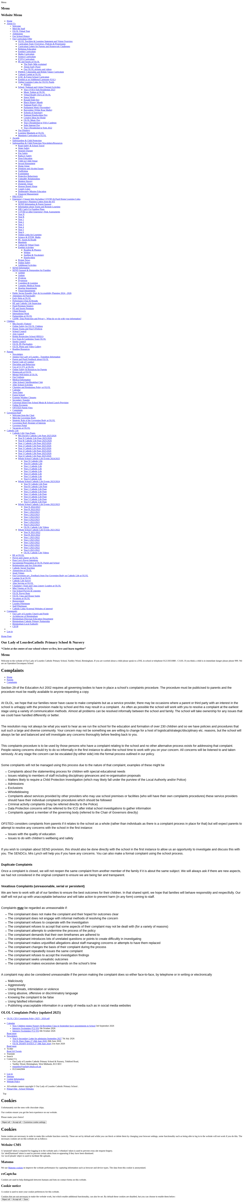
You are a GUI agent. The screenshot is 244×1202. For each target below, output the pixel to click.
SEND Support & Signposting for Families (31, 270)
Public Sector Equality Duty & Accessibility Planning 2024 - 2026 (41, 293)
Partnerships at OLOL (22, 316)
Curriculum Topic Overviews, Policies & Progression (42, 44)
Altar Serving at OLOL (22, 583)
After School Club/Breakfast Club (27, 382)
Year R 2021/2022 (32, 535)
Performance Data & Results (25, 301)
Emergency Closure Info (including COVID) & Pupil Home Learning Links (46, 199)
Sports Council (19, 341)
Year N (21, 214)
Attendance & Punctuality (23, 296)
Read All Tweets (14, 1051)
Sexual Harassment (26, 163)
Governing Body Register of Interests (29, 423)
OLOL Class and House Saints (26, 596)
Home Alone (24, 166)
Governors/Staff (14, 413)
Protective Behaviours (28, 176)
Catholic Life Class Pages (23, 433)
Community (12, 611)
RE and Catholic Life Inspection (26, 303)
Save (26, 1199)
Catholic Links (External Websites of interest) (32, 608)
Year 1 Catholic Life (33, 466)
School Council (19, 331)
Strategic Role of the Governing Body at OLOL (33, 420)
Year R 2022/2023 (32, 509)
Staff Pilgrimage (19, 606)
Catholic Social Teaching (23, 568)
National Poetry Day (33, 105)
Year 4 (21, 227)
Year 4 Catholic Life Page (35, 496)
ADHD (21, 273)
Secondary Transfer (21, 400)
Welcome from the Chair (23, 415)
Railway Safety (25, 156)
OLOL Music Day (32, 120)
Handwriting (29, 257)
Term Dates (17, 392)
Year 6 (21, 232)
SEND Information (21, 268)
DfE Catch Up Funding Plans (31, 209)
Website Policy (13, 1081)
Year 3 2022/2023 (32, 517)
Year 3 (21, 224)
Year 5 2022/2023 (32, 522)
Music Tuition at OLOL (34, 92)
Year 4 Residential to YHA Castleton (40, 123)
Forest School (18, 395)
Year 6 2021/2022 (32, 550)
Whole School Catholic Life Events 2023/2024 (39, 481)
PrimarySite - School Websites (20, 1089)
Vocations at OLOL (21, 598)
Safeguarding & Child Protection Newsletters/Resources (37, 143)
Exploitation (23, 173)
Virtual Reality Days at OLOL (37, 95)
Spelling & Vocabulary (34, 255)
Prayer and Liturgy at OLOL (25, 558)
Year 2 (21, 222)
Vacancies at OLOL (21, 428)
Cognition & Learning (28, 283)
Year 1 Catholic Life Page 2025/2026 (34, 443)
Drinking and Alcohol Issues (30, 168)
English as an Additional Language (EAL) (37, 79)
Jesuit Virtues (18, 573)
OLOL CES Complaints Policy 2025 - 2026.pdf (28, 1018)
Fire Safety (23, 153)
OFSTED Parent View (22, 407)
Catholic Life (12, 430)
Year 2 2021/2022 (32, 540)
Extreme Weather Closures (24, 397)
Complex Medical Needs (29, 285)
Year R (21, 217)
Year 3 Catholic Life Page (35, 494)
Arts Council (18, 334)
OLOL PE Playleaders (22, 344)
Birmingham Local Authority (25, 624)
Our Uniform (18, 377)
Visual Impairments (26, 290)
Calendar (16, 390)
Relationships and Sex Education (27, 565)
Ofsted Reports (19, 311)
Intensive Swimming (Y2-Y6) (25, 1028)
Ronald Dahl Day (32, 100)
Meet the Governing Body (24, 418)
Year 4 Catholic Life (33, 474)
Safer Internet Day (32, 125)
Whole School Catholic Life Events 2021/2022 (39, 530)
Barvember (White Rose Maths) (38, 110)
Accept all (17, 1122)
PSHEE (27, 84)
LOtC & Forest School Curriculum (33, 77)
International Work (20, 313)
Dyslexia (22, 278)
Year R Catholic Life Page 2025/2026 (35, 441)
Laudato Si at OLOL (21, 578)
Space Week (29, 97)
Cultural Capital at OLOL (29, 74)
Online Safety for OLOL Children (27, 326)
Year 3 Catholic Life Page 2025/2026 (34, 448)
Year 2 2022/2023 (32, 514)
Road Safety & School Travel (31, 145)
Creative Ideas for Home (35, 117)
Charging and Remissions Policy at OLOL (31, 387)
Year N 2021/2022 (32, 532)
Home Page (6, 636)
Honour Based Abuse (27, 186)
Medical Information (21, 379)
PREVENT (17, 196)
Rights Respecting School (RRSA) (27, 336)
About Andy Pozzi (32, 67)
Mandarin (22, 242)
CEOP (15, 626)
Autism (21, 275)
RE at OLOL (18, 555)
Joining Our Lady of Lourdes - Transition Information (36, 357)
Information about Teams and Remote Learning (39, 206)
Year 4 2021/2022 (32, 545)
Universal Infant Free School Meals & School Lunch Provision (40, 402)
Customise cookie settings (34, 1122)
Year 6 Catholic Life (33, 479)
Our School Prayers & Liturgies (26, 591)
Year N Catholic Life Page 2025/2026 (35, 438)
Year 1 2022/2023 (32, 512)
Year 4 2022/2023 (32, 519)
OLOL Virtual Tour (21, 31)
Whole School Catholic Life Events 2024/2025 (39, 458)
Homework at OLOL (21, 372)
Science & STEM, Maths (29, 237)
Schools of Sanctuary (33, 112)
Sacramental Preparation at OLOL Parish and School (35, 563)
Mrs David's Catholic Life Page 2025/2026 (37, 435)
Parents (10, 351)
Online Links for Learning (30, 234)
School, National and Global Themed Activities (39, 87)
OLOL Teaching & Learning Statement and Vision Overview (45, 41)
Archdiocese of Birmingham (25, 616)
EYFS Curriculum (26, 59)
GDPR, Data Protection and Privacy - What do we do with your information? (46, 318)
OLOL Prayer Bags (21, 593)
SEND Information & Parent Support (34, 204)
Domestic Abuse (25, 184)
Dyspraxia (22, 280)
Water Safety (24, 148)
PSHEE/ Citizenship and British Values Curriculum (41, 72)
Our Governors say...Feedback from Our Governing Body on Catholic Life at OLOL (50, 575)
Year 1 (21, 219)
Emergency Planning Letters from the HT (36, 201)
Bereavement (18, 601)
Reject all (6, 1122)
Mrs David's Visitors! (21, 324)
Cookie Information (15, 1079)
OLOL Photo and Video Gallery (26, 346)
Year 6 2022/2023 (32, 524)
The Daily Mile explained (35, 64)
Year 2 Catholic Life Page (35, 491)
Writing (27, 252)
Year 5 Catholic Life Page (35, 499)
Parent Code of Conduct (23, 362)
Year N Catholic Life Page (35, 484)
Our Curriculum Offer (22, 39)
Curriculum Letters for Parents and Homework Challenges (44, 46)
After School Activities (22, 385)
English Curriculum (27, 51)
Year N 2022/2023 (32, 507)
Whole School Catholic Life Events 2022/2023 (39, 504)
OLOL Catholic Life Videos (36, 527)
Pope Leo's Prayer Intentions (25, 560)
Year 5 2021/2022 (32, 547)
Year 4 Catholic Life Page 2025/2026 (34, 451)
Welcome (16, 26)
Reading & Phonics (32, 250)
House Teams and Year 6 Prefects (27, 329)
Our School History (21, 36)
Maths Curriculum (26, 54)
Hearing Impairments (27, 288)
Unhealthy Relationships (29, 179)
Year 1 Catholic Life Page (35, 489)
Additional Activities (27, 265)
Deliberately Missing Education (32, 191)
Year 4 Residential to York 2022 (38, 128)
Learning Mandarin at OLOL (31, 133)
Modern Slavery (25, 181)
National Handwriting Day (36, 115)
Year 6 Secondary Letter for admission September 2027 (37, 1038)
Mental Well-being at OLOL (25, 374)
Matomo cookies (15, 1168)
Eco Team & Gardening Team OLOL (29, 339)
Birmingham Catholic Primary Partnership (31, 621)
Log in (10, 631)
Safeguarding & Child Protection (27, 140)
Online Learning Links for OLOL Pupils (36, 82)
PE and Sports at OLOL (29, 61)
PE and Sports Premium (23, 308)
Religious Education (27, 49)
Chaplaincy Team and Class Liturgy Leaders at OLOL (36, 586)
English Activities (26, 247)
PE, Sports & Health (27, 240)
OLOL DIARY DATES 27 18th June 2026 (31, 1043)
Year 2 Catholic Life (33, 469)
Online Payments (20, 405)
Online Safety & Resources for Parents (29, 369)
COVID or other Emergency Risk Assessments (39, 212)
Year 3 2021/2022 (32, 542)
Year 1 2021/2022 (32, 537)
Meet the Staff (18, 28)
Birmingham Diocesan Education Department (32, 619)
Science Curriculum (27, 56)
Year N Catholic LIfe (33, 461)
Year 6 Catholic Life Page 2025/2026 (34, 456)
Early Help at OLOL (21, 298)
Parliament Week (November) (37, 107)
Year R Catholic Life (33, 463)
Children (11, 321)
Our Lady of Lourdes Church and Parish (30, 614)
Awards (15, 138)
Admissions (17, 34)
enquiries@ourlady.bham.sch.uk (26, 1066)
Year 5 (21, 229)
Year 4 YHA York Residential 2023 (39, 89)
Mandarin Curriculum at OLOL (32, 135)
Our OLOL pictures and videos (38, 69)
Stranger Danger (25, 151)
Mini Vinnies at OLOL (22, 588)
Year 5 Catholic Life (33, 476)
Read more (12, 1033)
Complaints (17, 410)
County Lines (24, 189)
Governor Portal (19, 425)
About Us (11, 23)
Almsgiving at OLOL (22, 570)
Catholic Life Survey (21, 580)
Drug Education (25, 158)
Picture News (24, 260)
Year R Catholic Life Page (35, 486)
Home (9, 21)
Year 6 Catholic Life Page (35, 502)
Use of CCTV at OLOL (23, 367)
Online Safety (24, 262)
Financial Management (28, 194)
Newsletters (17, 354)
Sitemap (10, 1076)
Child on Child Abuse (28, 161)
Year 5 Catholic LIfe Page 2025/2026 (34, 453)
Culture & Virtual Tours (28, 245)
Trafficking (23, 171)
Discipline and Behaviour (23, 364)
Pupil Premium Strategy (23, 306)
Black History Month (33, 102)
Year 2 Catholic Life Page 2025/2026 (34, 446)
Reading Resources (21, 349)
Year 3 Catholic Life (33, 471)
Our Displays (24, 130)
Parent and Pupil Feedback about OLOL (30, 359)
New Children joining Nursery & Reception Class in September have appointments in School (53, 1026)
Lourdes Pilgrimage (21, 603)
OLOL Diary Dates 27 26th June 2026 (29, 1041)
